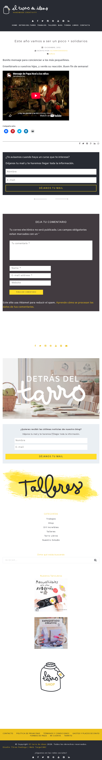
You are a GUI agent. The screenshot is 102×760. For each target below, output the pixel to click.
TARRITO (68, 736)
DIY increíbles (51, 527)
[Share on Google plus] (91, 143)
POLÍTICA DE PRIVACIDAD (28, 733)
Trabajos (51, 519)
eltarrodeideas (58, 51)
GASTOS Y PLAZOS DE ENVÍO (86, 733)
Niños (52, 54)
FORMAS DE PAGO (38, 736)
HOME (14, 25)
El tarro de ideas (38, 744)
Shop (51, 523)
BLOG (60, 25)
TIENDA (67, 25)
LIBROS (75, 25)
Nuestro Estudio (51, 540)
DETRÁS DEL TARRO (27, 25)
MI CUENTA (55, 736)
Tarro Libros (51, 536)
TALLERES (52, 25)
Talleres (51, 531)
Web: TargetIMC (38, 747)
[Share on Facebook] (79, 143)
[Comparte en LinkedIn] (95, 143)
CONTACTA (85, 25)
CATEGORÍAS (51, 514)
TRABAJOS (41, 25)
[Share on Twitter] (83, 143)
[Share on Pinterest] (87, 143)
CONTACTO (8, 733)
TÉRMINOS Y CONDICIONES (56, 733)
